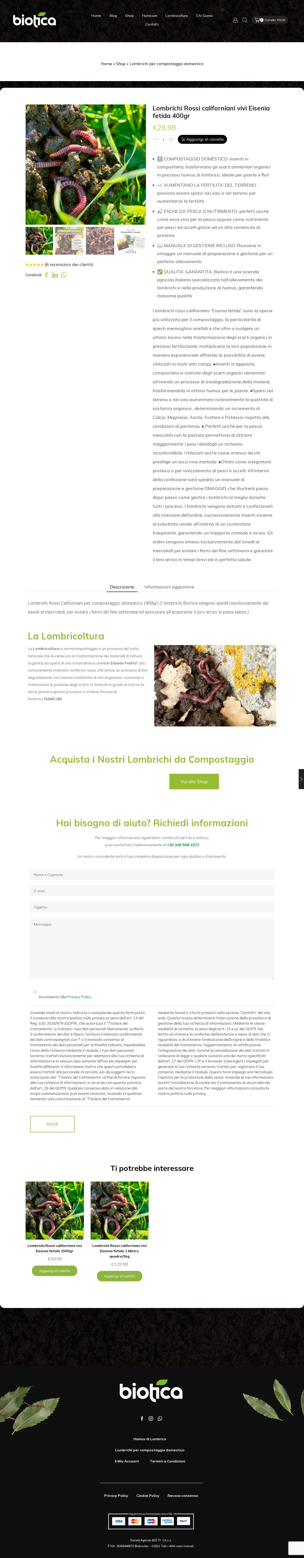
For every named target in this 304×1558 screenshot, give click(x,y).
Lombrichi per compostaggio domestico (166, 63)
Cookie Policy (147, 1495)
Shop (129, 15)
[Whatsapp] (160, 1418)
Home (96, 15)
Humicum (149, 15)
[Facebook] (142, 1418)
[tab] (122, 587)
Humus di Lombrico (150, 1439)
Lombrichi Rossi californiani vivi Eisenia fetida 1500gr (55, 1248)
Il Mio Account (127, 1461)
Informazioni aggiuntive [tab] (169, 587)
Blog (113, 15)
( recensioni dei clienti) (69, 264)
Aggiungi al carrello (205, 139)
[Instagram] (151, 1418)
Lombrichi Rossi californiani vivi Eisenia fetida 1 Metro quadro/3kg (119, 1250)
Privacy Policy (79, 996)
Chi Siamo (204, 15)
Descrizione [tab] (122, 587)
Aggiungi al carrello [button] (54, 1270)
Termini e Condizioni (167, 1461)
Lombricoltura (176, 15)
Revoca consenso (183, 1495)
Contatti (152, 24)
